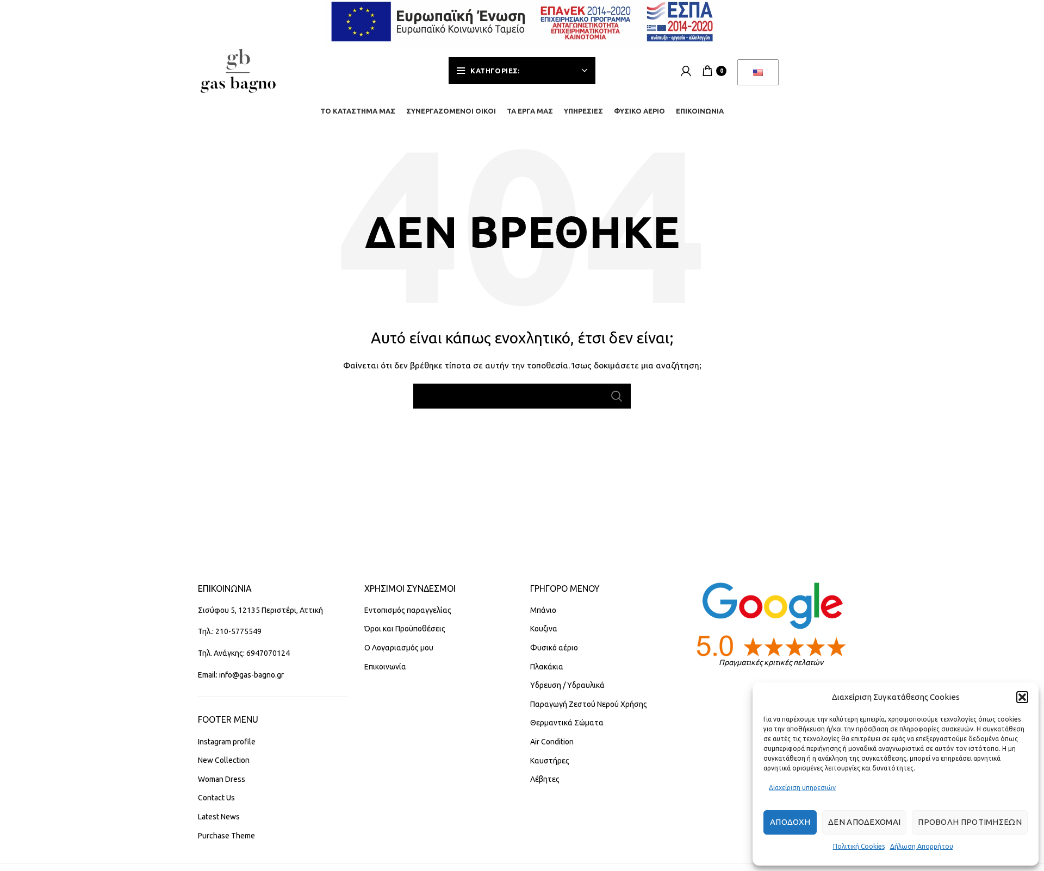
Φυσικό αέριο (554, 647)
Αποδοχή (790, 821)
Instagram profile (227, 741)
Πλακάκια (546, 666)
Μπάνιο (543, 610)
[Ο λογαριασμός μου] (686, 71)
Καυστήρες (549, 760)
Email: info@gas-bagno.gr (241, 675)
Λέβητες (545, 779)
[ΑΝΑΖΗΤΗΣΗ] (616, 396)
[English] (758, 72)
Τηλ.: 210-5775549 (230, 631)
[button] (1022, 697)
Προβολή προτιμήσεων (970, 821)
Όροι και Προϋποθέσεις (404, 628)
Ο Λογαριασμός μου (398, 647)
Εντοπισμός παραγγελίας (407, 610)
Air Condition (552, 741)
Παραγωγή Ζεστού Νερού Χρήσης (588, 704)
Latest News (219, 816)
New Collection (224, 760)
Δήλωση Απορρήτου (921, 846)
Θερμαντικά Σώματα (567, 722)
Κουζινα (543, 628)
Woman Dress (221, 779)
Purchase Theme (226, 835)
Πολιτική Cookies (859, 846)
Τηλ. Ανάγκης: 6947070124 (244, 653)
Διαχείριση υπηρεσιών (802, 787)
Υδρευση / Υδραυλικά (567, 685)
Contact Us (216, 797)
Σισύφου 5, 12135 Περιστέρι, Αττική (260, 610)
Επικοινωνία (385, 666)
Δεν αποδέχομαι (864, 821)
